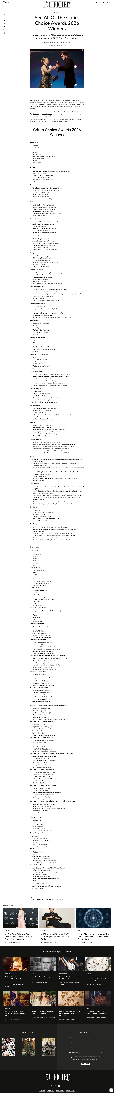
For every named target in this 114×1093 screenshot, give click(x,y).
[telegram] (4, 33)
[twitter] (4, 26)
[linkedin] (4, 23)
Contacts (42, 1090)
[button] (55, 1047)
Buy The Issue (100, 2)
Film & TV (57, 13)
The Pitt (55, 104)
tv (35, 899)
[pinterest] (4, 20)
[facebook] (4, 17)
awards (52, 899)
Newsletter (50, 1090)
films (32, 899)
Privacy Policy (94, 1059)
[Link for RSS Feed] (62, 1086)
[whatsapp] (4, 29)
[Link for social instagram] (59, 1086)
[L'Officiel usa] (57, 5)
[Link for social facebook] (55, 1086)
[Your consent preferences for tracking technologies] (111, 1090)
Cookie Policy (70, 1090)
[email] (4, 14)
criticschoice (61, 899)
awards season (42, 899)
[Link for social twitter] (51, 1086)
